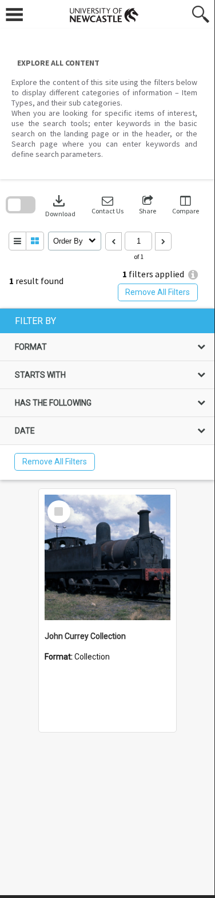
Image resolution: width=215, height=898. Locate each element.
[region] (107, 394)
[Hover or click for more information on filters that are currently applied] (193, 275)
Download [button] (60, 205)
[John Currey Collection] (107, 557)
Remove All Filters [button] (157, 292)
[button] (107, 205)
